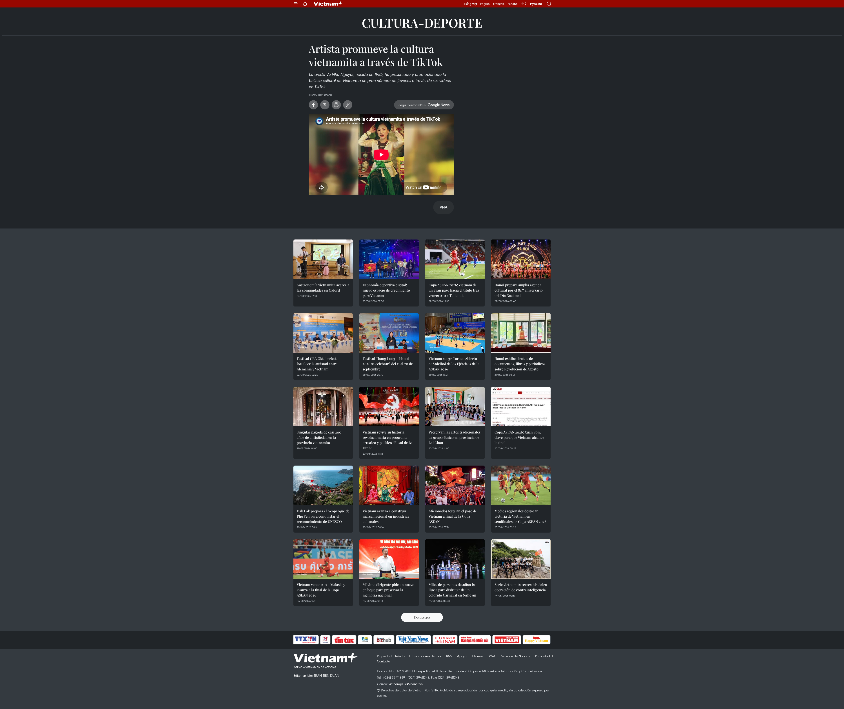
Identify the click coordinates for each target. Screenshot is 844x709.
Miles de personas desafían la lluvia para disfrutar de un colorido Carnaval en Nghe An (452, 589)
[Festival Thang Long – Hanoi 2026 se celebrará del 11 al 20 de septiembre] (389, 333)
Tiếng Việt (470, 4)
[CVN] (444, 639)
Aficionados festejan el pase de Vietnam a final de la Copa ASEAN (453, 516)
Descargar (422, 617)
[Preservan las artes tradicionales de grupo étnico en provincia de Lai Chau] (455, 406)
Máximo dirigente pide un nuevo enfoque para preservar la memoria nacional (388, 589)
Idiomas (477, 656)
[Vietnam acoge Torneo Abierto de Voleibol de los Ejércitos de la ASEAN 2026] (455, 333)
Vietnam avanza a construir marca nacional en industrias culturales (386, 516)
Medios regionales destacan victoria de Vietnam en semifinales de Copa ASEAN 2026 (520, 516)
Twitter (324, 104)
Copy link (347, 104)
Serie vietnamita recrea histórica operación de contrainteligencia (521, 587)
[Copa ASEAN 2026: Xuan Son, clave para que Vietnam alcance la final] (521, 406)
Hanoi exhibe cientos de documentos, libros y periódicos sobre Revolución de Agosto (520, 363)
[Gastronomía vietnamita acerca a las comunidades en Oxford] (323, 259)
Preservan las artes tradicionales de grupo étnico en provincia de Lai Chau (454, 437)
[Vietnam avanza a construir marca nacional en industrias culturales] (389, 485)
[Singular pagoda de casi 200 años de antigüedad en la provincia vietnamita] (323, 406)
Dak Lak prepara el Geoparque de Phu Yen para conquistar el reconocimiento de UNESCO (323, 516)
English (485, 4)
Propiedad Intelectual (392, 656)
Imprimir (336, 104)
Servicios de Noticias (515, 656)
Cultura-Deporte (422, 22)
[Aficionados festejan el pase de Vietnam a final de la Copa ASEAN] (455, 485)
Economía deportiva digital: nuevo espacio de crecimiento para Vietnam (386, 290)
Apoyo (461, 656)
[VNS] (413, 639)
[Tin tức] (344, 639)
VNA (492, 656)
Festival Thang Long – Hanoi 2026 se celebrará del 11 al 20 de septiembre (388, 363)
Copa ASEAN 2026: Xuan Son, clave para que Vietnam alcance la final (519, 437)
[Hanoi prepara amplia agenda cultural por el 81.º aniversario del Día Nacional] (521, 259)
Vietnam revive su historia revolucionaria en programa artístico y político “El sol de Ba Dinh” (388, 440)
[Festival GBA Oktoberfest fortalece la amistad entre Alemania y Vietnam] (323, 333)
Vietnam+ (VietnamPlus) (328, 3)
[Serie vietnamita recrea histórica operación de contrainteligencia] (521, 559)
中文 (524, 3)
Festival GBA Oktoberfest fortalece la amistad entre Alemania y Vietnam (317, 363)
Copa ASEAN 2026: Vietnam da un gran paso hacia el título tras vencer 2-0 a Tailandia (454, 290)
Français (498, 4)
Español (513, 4)
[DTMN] (475, 639)
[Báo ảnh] (506, 639)
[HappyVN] (536, 639)
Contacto (383, 661)
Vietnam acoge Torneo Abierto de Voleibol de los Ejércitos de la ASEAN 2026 (454, 363)
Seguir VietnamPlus (412, 105)
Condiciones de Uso (427, 656)
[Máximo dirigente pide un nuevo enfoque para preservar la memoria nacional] (389, 559)
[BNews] (365, 639)
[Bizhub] (383, 639)
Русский (536, 3)
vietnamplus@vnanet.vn (406, 684)
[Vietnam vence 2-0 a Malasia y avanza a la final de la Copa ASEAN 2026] (323, 559)
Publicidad (542, 656)
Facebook (313, 104)
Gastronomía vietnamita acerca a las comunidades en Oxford (323, 287)
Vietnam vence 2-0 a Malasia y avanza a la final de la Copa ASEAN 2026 (321, 589)
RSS (449, 656)
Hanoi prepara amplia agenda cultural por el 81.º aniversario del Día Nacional (519, 290)
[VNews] (325, 639)
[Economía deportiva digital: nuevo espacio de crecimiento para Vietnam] (389, 259)
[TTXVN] (306, 639)
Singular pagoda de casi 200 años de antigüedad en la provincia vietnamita (319, 437)
